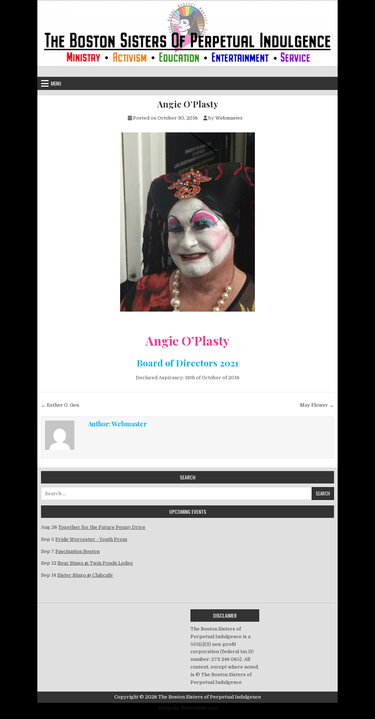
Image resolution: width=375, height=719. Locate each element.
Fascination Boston (77, 551)
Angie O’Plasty (187, 104)
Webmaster (229, 118)
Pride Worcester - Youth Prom (91, 539)
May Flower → (317, 405)
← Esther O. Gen (60, 405)
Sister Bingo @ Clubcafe (85, 575)
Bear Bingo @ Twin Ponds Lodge (95, 563)
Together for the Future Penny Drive (101, 527)
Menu (56, 83)
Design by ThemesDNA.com (188, 708)
